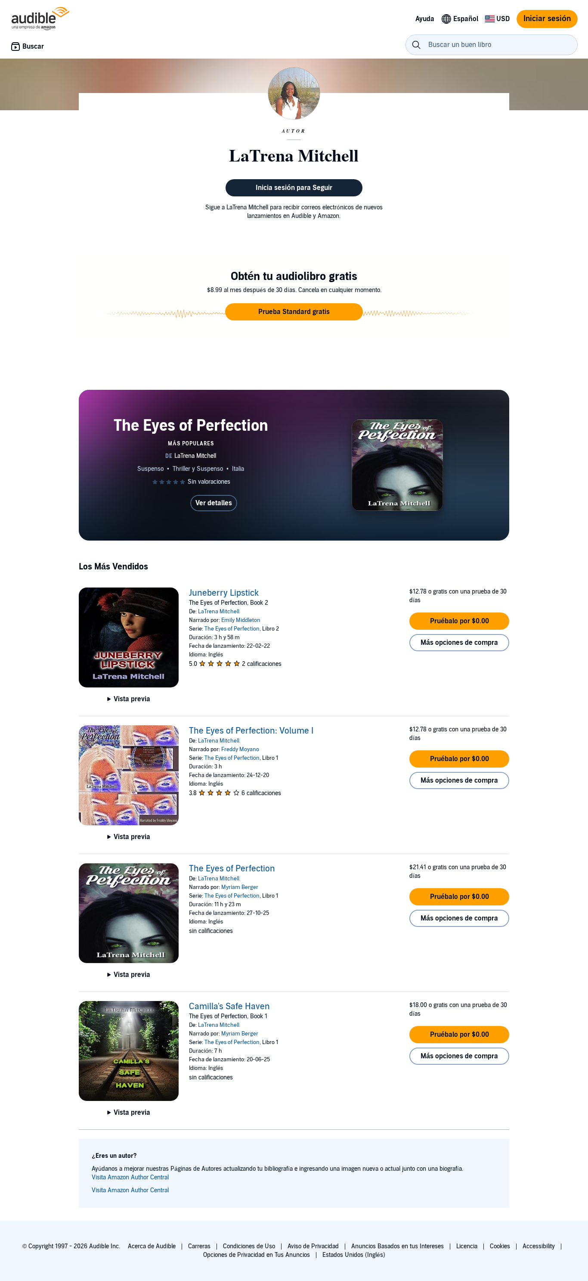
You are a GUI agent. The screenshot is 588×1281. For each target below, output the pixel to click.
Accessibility (539, 1246)
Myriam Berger (239, 887)
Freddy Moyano (240, 749)
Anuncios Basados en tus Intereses (397, 1246)
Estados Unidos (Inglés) (353, 1255)
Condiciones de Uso (249, 1246)
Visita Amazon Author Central (130, 1177)
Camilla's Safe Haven (229, 1006)
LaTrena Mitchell (218, 611)
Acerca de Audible (152, 1246)
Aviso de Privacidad (313, 1246)
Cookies (500, 1246)
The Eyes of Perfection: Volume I (251, 731)
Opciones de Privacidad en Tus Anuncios (256, 1255)
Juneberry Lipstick (224, 593)
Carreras (199, 1246)
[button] (294, 311)
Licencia (466, 1246)
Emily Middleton (240, 620)
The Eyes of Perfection (232, 628)
